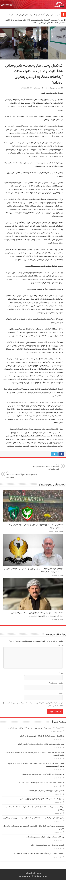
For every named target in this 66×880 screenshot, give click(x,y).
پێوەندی (28, 873)
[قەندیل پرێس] (33, 4)
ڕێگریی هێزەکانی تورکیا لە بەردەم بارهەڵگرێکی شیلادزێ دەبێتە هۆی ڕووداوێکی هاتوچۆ (33, 818)
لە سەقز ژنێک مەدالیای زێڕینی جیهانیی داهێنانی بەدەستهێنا (43, 774)
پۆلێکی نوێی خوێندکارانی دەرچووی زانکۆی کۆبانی (46, 467)
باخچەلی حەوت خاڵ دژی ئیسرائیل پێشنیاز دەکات (47, 845)
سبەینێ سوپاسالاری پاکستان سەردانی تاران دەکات (46, 790)
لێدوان (60, 645)
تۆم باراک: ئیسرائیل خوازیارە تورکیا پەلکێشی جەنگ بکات (45, 837)
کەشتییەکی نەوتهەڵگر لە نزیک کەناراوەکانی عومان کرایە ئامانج (34, 15)
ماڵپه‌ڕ (60, 693)
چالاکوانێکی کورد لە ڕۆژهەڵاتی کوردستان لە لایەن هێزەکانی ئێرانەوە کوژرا (38, 853)
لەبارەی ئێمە (36, 873)
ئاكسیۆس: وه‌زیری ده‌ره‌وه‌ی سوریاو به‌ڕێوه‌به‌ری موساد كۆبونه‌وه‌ (41, 782)
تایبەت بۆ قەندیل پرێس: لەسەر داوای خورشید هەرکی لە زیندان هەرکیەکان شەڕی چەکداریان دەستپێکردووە (37, 614)
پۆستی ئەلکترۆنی (56, 683)
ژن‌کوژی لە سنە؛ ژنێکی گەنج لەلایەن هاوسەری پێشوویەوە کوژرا (42, 798)
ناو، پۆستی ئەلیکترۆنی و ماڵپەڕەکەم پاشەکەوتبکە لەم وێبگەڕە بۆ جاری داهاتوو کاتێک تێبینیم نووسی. (35, 704)
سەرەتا (61, 20)
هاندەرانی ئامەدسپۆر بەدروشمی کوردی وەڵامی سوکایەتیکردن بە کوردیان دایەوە (36, 728)
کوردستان (53, 20)
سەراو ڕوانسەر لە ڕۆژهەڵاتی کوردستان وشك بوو (21, 475)
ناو (61, 673)
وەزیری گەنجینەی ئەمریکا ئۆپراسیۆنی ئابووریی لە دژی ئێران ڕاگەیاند (41, 744)
